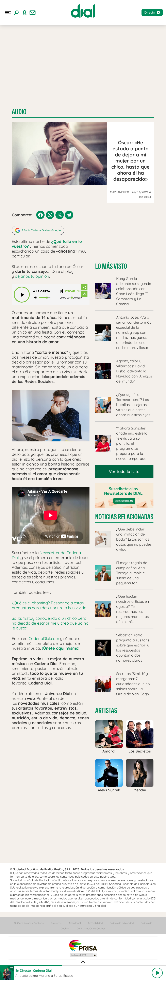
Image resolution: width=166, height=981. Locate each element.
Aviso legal (75, 923)
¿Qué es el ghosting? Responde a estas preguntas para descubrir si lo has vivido (49, 605)
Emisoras (56, 923)
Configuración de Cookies (91, 928)
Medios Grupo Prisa (83, 955)
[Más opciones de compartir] (84, 287)
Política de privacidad (122, 923)
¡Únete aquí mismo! (60, 648)
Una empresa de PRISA (83, 945)
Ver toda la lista (124, 471)
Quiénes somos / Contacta (29, 923)
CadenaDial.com (44, 638)
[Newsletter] (33, 12)
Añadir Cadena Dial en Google (41, 230)
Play (157, 972)
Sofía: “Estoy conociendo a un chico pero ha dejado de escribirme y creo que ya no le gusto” (50, 623)
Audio (19, 112)
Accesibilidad (95, 923)
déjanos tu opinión (32, 276)
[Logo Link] (83, 11)
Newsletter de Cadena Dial (46, 555)
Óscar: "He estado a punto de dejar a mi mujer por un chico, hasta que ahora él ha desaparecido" (73, 291)
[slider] (83, 965)
